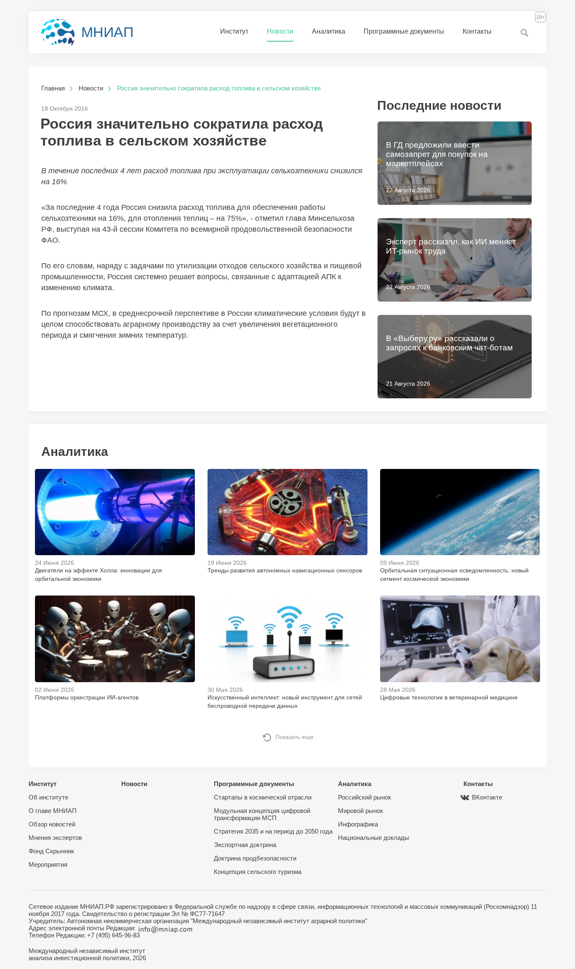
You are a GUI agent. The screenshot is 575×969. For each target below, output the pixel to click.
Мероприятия (48, 864)
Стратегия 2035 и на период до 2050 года (273, 831)
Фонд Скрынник (51, 851)
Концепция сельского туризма (257, 871)
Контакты (477, 31)
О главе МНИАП (53, 810)
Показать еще (294, 736)
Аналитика (328, 31)
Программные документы (404, 31)
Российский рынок (364, 797)
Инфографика (358, 824)
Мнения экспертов (55, 837)
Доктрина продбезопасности (255, 858)
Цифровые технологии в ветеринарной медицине (449, 697)
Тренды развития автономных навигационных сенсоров (285, 570)
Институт (234, 31)
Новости (280, 31)
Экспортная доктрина (245, 844)
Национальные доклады (373, 837)
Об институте (48, 797)
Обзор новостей (52, 824)
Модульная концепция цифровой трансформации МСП (262, 814)
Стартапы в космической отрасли (262, 797)
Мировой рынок (360, 810)
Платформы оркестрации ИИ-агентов (86, 697)
